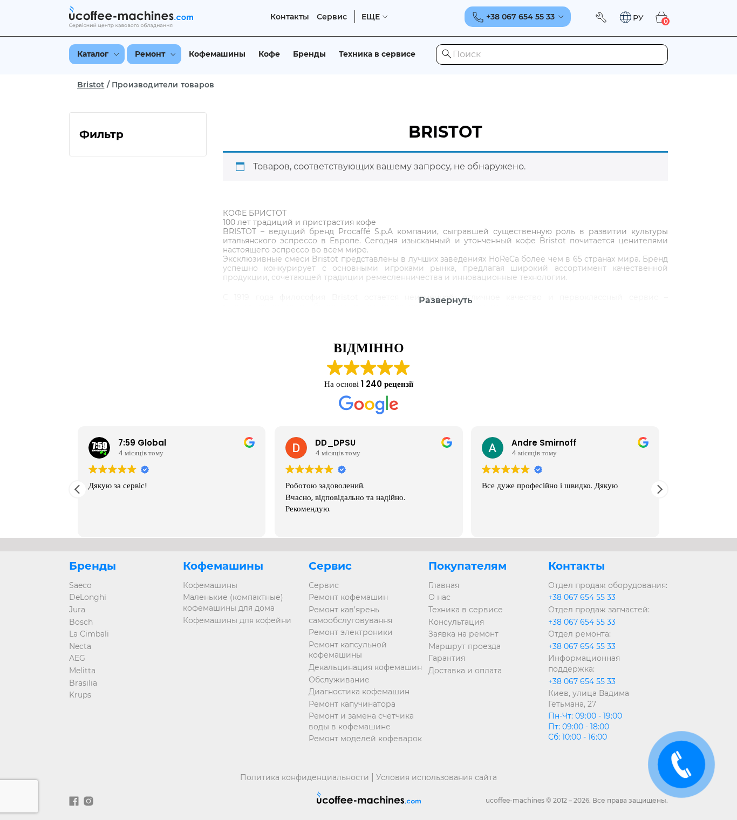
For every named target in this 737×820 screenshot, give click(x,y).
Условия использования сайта (436, 777)
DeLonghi (87, 597)
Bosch (81, 622)
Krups (80, 695)
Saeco (80, 585)
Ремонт (150, 54)
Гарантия (446, 658)
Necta (80, 646)
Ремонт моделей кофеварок (365, 738)
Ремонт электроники (351, 632)
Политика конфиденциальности (304, 777)
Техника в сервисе (377, 54)
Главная (443, 585)
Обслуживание (339, 680)
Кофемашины (217, 54)
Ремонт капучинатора (352, 704)
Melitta (82, 670)
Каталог (92, 54)
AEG (77, 658)
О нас (439, 597)
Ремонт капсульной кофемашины (348, 650)
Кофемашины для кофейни (237, 620)
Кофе (269, 54)
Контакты (289, 17)
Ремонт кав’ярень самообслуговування (350, 615)
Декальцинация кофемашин (365, 667)
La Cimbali (89, 634)
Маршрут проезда (464, 646)
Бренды (309, 54)
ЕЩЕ (370, 17)
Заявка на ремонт (463, 634)
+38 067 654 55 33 (582, 597)
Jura (77, 609)
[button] (631, 17)
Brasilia (83, 683)
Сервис (332, 17)
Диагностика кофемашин (359, 691)
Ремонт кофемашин (348, 597)
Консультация (456, 622)
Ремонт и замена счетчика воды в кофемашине (361, 721)
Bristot (90, 85)
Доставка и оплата (465, 670)
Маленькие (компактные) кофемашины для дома (233, 602)
